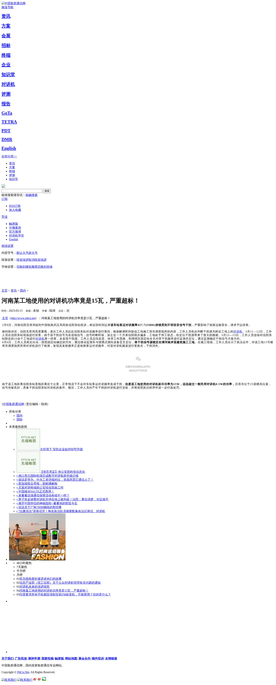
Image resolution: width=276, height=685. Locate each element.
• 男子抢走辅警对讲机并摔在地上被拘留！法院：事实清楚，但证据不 (63, 499)
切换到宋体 (45, 266)
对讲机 (8, 84)
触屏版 (13, 223)
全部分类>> (9, 156)
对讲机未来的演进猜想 (35, 586)
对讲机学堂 (16, 235)
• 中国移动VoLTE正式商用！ (35, 491)
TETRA (9, 121)
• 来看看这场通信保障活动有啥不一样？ (43, 495)
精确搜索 (32, 195)
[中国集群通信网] (14, 3)
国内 (23, 290)
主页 (5, 290)
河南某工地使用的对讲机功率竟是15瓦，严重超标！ (54, 590)
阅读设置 (8, 245)
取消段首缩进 (38, 259)
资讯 (6, 16)
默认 (20, 252)
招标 (6, 45)
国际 (20, 419)
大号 (26, 252)
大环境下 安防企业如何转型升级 (61, 449)
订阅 (5, 199)
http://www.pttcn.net (23, 318)
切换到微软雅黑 (27, 266)
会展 (6, 35)
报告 (6, 103)
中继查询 (15, 227)
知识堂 (8, 74)
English (9, 148)
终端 (6, 55)
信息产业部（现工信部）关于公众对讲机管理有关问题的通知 (60, 582)
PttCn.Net (23, 672)
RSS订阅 (14, 206)
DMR (7, 139)
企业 (6, 64)
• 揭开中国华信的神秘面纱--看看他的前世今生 (47, 503)
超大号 (33, 252)
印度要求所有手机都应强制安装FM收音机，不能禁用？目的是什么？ (65, 594)
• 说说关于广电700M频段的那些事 (39, 507)
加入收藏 (15, 209)
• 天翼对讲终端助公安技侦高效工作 (40, 487)
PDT (6, 130)
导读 (5, 216)
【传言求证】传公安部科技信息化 (62, 471)
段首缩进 (23, 259)
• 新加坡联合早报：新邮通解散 (37, 483)
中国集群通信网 (13, 404)
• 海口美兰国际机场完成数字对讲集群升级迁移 (47, 475)
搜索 (46, 190)
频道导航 (8, 7)
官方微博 (15, 231)
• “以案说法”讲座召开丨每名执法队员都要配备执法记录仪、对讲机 (61, 511)
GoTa (7, 113)
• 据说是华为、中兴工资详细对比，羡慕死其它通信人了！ (55, 479)
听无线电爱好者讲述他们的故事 (41, 578)
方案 (6, 25)
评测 (6, 94)
